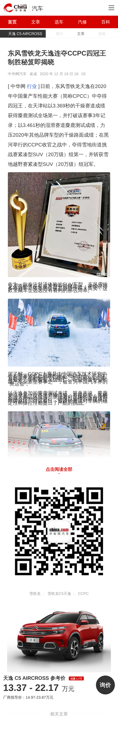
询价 (105, 685)
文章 (35, 21)
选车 (59, 21)
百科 (105, 21)
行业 (32, 86)
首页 (12, 21)
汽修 (82, 21)
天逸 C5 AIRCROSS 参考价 (42, 678)
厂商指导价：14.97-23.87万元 (28, 697)
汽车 (37, 8)
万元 (38, 688)
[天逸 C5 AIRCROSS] (59, 637)
